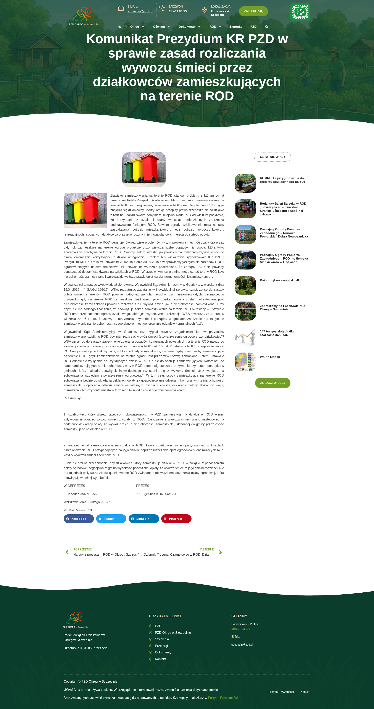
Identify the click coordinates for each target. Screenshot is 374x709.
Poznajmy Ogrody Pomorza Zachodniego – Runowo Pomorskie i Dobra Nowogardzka (284, 233)
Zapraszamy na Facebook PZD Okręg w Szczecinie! (282, 307)
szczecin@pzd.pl (242, 644)
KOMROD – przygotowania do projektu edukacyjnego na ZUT (283, 179)
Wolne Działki (270, 357)
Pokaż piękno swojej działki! (281, 280)
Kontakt (236, 26)
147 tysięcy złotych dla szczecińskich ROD (277, 333)
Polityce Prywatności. (223, 697)
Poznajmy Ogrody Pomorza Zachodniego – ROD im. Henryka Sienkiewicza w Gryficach (284, 258)
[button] (79, 518)
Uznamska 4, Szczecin (220, 13)
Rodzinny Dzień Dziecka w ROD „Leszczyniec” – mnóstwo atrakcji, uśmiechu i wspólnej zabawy (283, 209)
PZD (253, 26)
